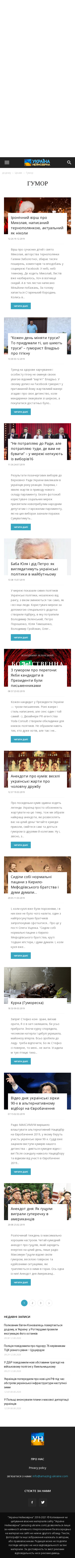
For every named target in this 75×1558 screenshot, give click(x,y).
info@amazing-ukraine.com (50, 1476)
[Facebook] (32, 1502)
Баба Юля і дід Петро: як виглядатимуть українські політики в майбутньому (34, 568)
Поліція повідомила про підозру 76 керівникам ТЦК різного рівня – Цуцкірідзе (34, 1348)
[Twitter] (43, 1502)
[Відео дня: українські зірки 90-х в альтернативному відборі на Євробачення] (37, 1091)
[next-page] (49, 1303)
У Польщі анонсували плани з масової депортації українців (36, 1401)
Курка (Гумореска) (27, 1002)
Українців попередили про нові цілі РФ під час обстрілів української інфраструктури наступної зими (35, 1383)
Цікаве (18, 173)
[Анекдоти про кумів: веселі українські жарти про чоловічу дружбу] (37, 769)
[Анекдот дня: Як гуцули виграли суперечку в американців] (37, 1201)
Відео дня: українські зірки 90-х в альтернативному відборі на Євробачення (35, 1103)
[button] (6, 162)
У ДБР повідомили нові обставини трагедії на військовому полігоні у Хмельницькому (34, 1364)
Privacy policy (37, 1468)
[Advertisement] (37, 39)
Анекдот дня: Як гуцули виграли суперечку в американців (31, 1213)
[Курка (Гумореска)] (37, 985)
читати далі (21, 305)
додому (6, 173)
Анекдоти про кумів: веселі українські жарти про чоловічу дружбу (35, 781)
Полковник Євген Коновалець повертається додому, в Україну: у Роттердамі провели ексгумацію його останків (33, 1329)
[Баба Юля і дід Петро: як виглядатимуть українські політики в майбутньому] (37, 556)
